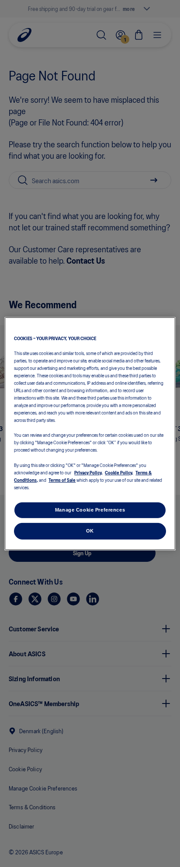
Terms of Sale (62, 480)
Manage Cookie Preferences (90, 509)
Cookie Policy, (119, 472)
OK (90, 530)
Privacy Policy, (88, 472)
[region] (89, 433)
